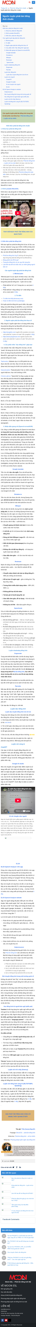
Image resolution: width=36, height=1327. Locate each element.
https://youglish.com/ (9, 332)
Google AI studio (11, 82)
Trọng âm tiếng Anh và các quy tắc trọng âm (16, 262)
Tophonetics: (5, 361)
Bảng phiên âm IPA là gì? (11, 260)
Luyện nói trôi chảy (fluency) (12, 99)
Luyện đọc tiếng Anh (10, 72)
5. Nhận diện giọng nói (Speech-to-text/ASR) (17, 50)
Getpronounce (8, 92)
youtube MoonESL (12, 188)
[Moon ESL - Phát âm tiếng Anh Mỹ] (8, 2)
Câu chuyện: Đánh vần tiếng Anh (16, 1252)
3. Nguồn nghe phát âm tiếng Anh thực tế (16, 45)
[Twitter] (14, 1167)
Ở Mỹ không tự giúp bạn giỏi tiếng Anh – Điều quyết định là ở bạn (20, 1264)
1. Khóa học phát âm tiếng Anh (13, 30)
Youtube (6, 1320)
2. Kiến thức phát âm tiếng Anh (13, 35)
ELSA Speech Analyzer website (12, 89)
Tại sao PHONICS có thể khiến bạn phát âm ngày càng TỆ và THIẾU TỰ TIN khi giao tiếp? (20, 1236)
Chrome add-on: (6, 376)
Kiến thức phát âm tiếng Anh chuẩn (13, 28)
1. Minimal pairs (8, 40)
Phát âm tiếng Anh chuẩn (18, 8)
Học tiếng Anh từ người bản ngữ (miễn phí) (16, 96)
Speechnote (9, 62)
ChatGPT (9, 79)
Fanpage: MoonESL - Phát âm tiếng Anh (10, 1315)
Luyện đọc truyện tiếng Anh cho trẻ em (17, 74)
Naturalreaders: (6, 370)
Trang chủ (4, 8)
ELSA (8, 87)
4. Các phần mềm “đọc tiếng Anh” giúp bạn (16, 48)
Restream (9, 60)
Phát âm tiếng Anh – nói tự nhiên (25, 1136)
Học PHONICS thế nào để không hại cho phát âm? (20, 1242)
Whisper (8, 57)
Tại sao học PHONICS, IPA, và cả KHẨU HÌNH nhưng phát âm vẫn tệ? (19, 1247)
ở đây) (16, 292)
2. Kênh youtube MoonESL (12, 33)
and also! (8, 722)
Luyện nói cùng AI (9, 77)
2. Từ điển (7, 43)
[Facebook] (17, 1167)
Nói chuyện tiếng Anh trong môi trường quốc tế (17, 94)
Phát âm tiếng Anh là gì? (10, 255)
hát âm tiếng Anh (18, 671)
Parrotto (8, 69)
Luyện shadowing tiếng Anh (12, 65)
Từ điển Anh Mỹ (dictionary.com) (13, 298)
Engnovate (9, 67)
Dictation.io (9, 55)
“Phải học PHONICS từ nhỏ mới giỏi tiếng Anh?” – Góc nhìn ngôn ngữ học (19, 1258)
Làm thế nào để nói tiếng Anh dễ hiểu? (22, 1193)
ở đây (32, 334)
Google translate (11, 52)
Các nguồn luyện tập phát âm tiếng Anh (14, 38)
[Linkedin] (21, 1167)
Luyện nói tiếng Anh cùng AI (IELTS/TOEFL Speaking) (16, 103)
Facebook (2, 1320)
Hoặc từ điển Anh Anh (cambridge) (13, 301)
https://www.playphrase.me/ (11, 336)
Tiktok (9, 1320)
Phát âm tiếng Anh (11, 952)
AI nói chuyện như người (13, 84)
